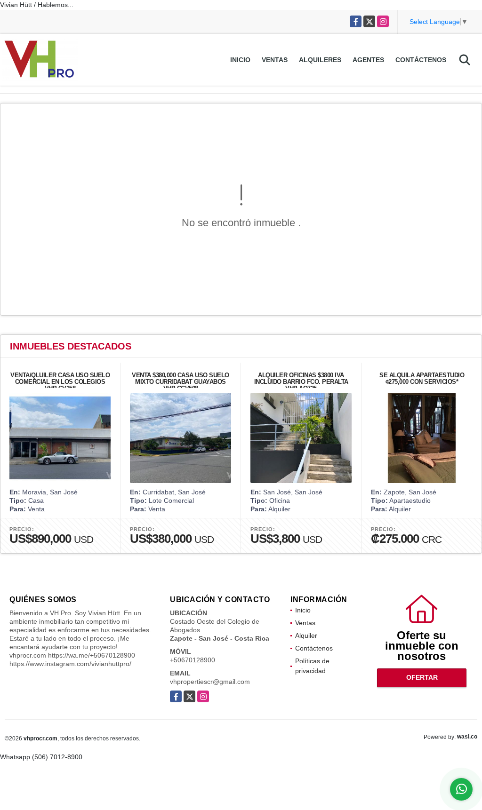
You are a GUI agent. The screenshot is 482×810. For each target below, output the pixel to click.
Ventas (275, 60)
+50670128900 (192, 660)
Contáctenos (420, 60)
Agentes (368, 60)
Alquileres (320, 60)
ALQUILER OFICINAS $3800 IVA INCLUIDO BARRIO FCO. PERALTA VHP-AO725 (301, 382)
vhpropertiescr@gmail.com (210, 681)
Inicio (240, 60)
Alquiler (306, 635)
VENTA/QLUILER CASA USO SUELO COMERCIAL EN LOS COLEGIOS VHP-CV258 (60, 382)
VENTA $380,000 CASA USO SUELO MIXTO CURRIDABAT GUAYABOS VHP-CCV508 (180, 382)
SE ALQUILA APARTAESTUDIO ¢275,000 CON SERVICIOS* (421, 378)
